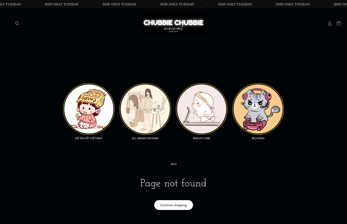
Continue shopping (173, 205)
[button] (17, 23)
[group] (89, 111)
